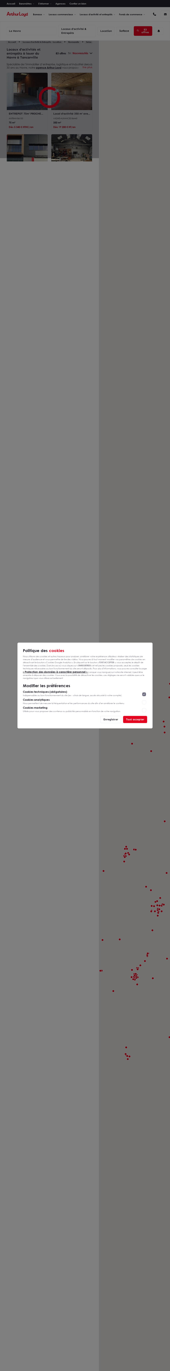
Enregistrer (110, 719)
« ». (55, 671)
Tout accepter (135, 719)
